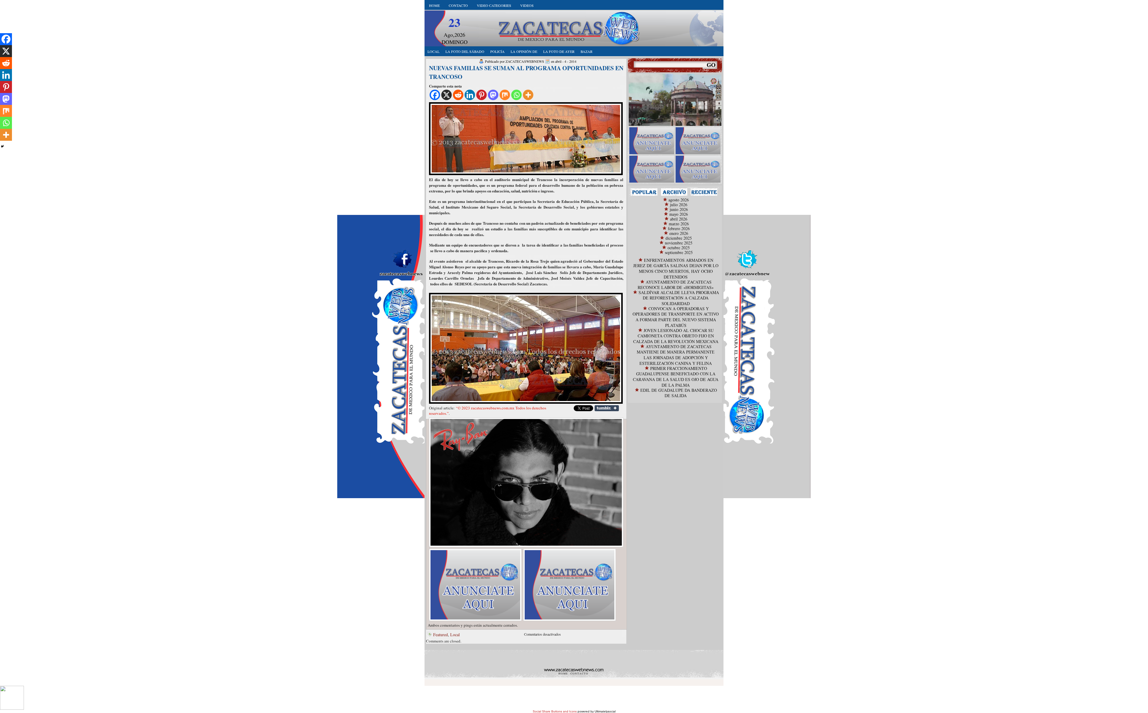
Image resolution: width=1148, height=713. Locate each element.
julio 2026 (678, 204)
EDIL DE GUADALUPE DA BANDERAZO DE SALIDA (678, 392)
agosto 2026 (678, 200)
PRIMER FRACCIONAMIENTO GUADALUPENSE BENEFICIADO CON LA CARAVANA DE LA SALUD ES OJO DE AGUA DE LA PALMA (675, 376)
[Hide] (2, 146)
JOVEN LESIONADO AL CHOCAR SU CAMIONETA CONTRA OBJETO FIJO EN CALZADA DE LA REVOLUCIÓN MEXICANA (675, 336)
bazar (587, 51)
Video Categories (494, 5)
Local (455, 634)
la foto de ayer (559, 51)
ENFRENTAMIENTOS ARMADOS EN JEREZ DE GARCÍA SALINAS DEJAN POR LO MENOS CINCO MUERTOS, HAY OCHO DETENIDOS (675, 268)
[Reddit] (458, 95)
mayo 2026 (678, 214)
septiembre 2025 (679, 252)
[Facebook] (435, 95)
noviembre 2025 (678, 243)
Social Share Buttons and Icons (555, 711)
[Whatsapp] (516, 95)
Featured (440, 634)
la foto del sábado (464, 51)
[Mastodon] (493, 95)
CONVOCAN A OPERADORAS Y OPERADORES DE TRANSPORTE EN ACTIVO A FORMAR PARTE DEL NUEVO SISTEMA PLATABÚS (676, 317)
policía (497, 51)
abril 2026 (678, 219)
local (433, 51)
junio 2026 (679, 209)
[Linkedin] (470, 95)
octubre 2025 (679, 247)
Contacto (458, 5)
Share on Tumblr (607, 408)
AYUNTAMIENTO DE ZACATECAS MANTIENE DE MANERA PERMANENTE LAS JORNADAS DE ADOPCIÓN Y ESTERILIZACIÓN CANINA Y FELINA (676, 355)
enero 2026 (678, 233)
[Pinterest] (481, 95)
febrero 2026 (679, 228)
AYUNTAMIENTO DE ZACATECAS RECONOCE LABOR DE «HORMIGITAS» (676, 284)
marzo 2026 (679, 224)
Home (434, 5)
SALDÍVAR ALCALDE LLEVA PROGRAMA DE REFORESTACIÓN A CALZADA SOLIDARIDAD (679, 298)
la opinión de (524, 51)
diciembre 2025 (678, 238)
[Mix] (505, 95)
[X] (446, 95)
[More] (528, 95)
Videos (527, 5)
